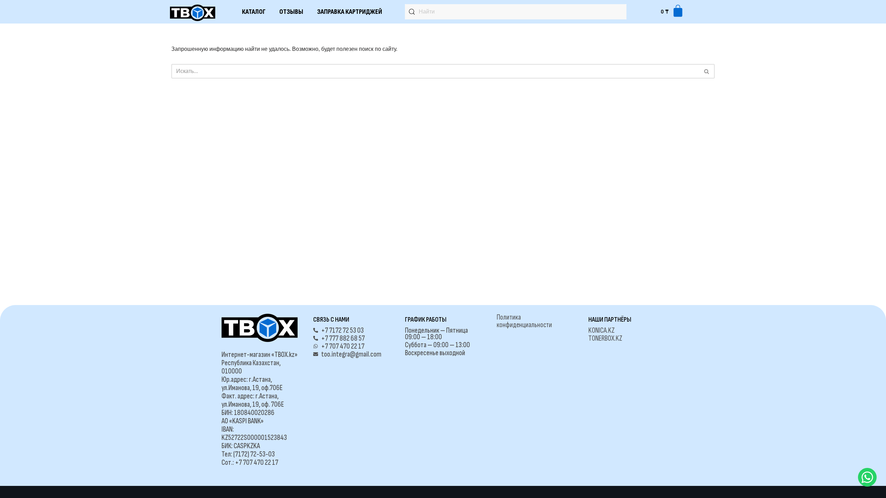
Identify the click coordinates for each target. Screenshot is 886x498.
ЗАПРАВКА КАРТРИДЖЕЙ (349, 12)
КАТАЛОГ (253, 12)
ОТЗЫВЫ (291, 12)
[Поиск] (707, 71)
